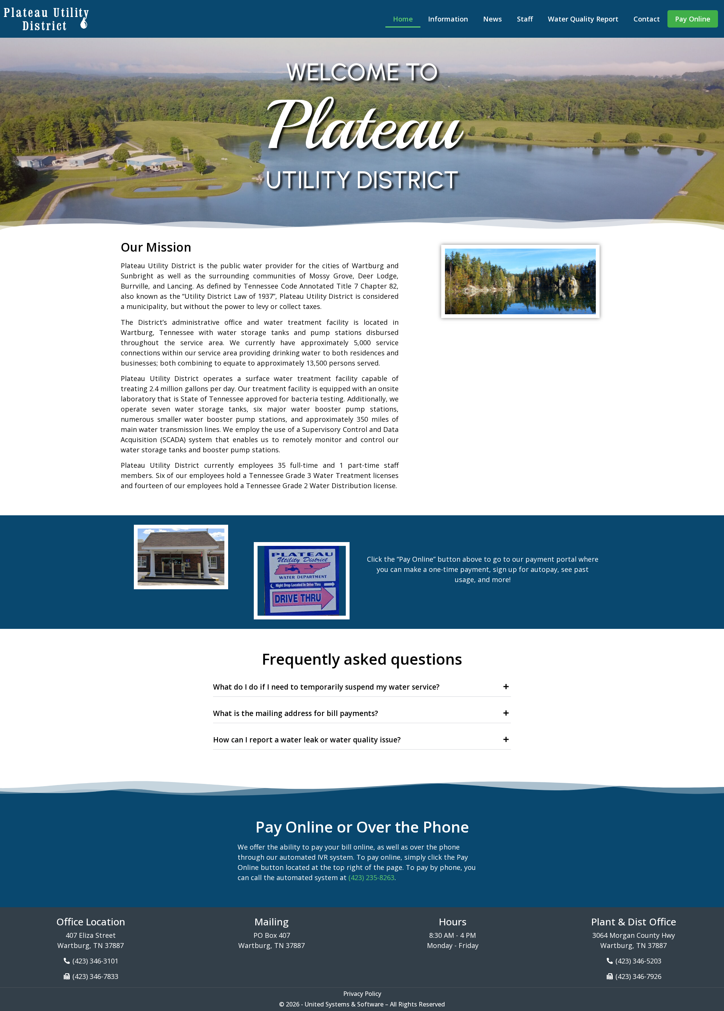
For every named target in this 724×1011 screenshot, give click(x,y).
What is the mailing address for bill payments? (295, 713)
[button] (362, 685)
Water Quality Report (583, 18)
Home (403, 18)
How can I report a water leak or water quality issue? (307, 740)
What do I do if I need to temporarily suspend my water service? (326, 687)
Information (448, 18)
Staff (525, 18)
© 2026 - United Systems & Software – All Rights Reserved (362, 1004)
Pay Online (692, 18)
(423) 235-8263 (371, 877)
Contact (647, 18)
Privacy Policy (362, 993)
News (492, 18)
